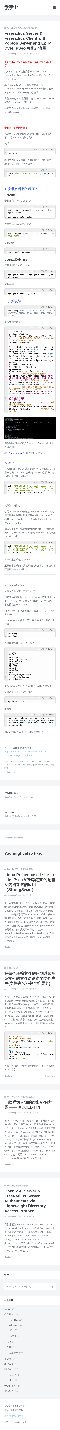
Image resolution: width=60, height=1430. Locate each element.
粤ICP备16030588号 (13, 1416)
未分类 (34, 28)
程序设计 (9, 1369)
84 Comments (10, 772)
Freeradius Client (28, 762)
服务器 (27, 28)
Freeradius (16, 569)
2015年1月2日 (31, 1216)
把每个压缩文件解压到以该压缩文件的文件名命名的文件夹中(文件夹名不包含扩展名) (29, 978)
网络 (31, 869)
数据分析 (9, 1342)
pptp (35, 765)
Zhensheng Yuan (13, 54)
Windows (14, 1325)
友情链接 (15, 1422)
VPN (17, 869)
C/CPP (12, 1375)
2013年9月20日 (31, 989)
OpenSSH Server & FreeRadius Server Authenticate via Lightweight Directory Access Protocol (25, 1201)
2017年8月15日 (31, 1112)
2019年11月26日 (32, 895)
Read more (9, 947)
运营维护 (13, 1353)
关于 (24, 1422)
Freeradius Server (45, 762)
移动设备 (9, 1364)
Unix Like (10, 28)
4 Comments (50, 1076)
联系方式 (24, 1406)
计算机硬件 (10, 1386)
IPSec (8, 765)
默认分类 (9, 1391)
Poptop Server (25, 765)
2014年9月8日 (31, 54)
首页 (6, 1422)
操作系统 (19, 28)
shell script (43, 765)
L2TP (15, 765)
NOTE (7, 1309)
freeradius (15, 762)
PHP (11, 1380)
